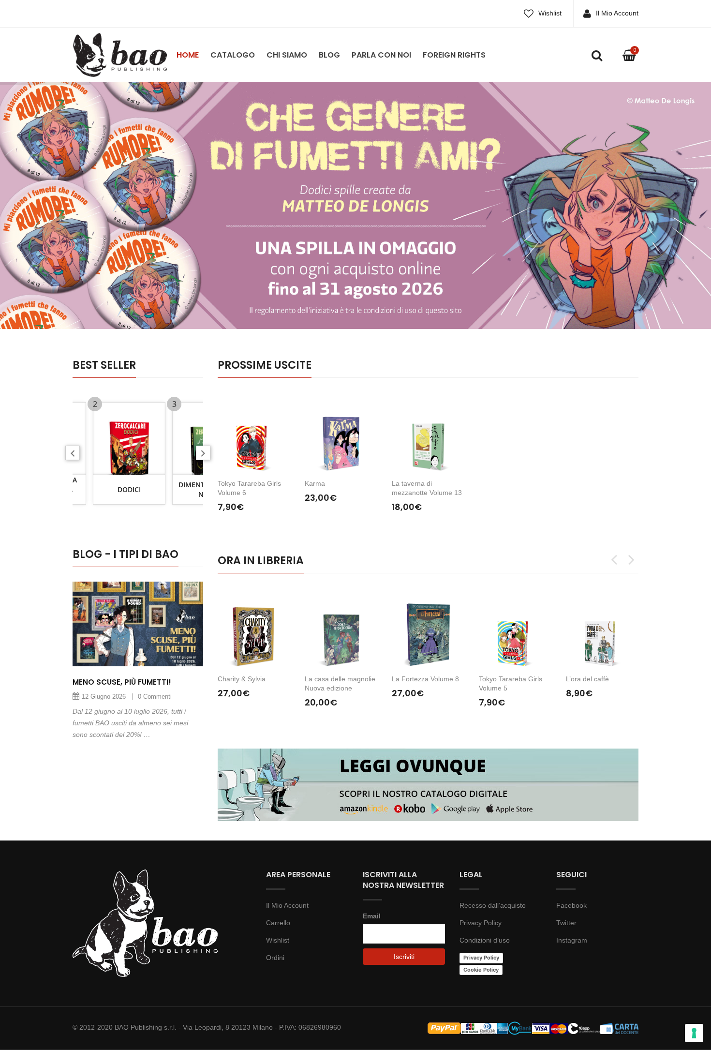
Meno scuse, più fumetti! (122, 682)
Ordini (275, 957)
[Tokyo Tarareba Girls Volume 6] (254, 432)
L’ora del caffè (587, 679)
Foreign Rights (454, 54)
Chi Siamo (287, 54)
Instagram (571, 940)
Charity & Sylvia (242, 679)
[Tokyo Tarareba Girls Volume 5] (515, 627)
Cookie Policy (481, 969)
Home (188, 54)
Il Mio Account (617, 13)
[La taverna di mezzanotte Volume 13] (428, 432)
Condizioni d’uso (484, 940)
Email (372, 916)
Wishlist (550, 13)
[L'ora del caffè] (602, 627)
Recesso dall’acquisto (492, 905)
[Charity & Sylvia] (254, 627)
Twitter (566, 923)
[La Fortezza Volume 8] (428, 627)
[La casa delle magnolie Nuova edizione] (341, 627)
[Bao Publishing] (120, 54)
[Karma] (341, 432)
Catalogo (232, 54)
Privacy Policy (480, 923)
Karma (315, 483)
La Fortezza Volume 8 (425, 679)
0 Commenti (155, 696)
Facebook (571, 905)
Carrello (278, 923)
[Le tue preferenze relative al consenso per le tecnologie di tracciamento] (694, 1033)
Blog (329, 54)
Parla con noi (381, 54)
